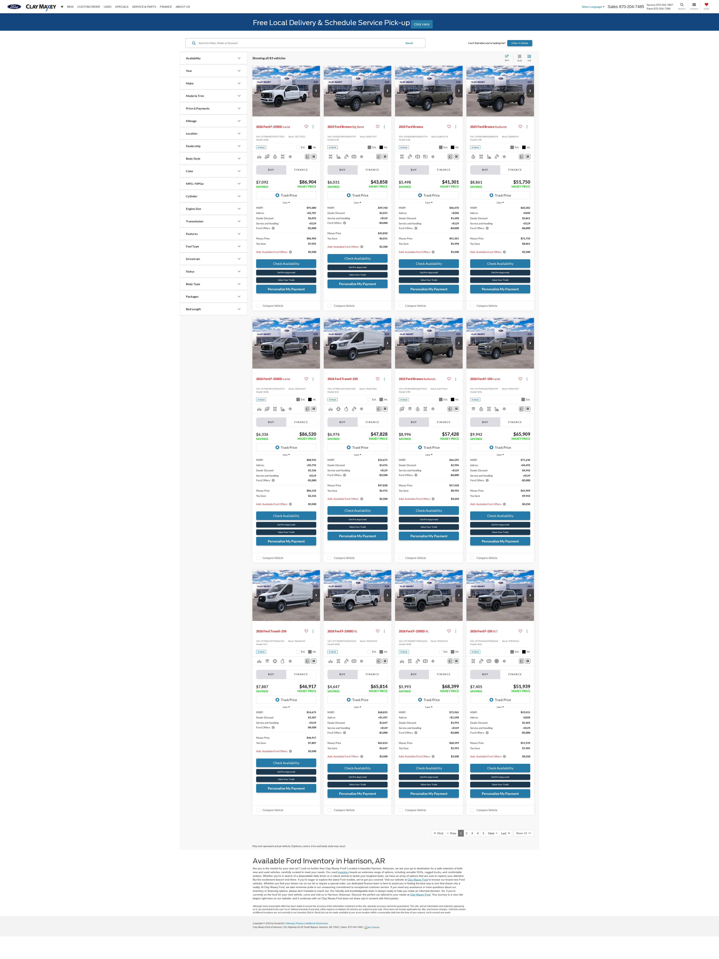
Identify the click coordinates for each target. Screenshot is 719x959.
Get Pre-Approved (286, 272)
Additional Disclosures (316, 923)
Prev (452, 833)
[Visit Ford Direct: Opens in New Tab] (372, 927)
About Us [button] (183, 6)
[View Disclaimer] (290, 157)
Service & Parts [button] (144, 6)
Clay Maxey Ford (418, 879)
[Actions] (313, 127)
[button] (316, 91)
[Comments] (307, 156)
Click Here (422, 24)
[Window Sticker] (313, 156)
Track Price (289, 195)
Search (409, 43)
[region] (286, 231)
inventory (343, 872)
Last (504, 833)
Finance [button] (166, 6)
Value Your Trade (286, 280)
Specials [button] (121, 6)
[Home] (62, 6)
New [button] (70, 6)
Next (492, 833)
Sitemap (290, 923)
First (439, 833)
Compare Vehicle (273, 305)
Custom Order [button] (88, 6)
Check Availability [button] (286, 264)
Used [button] (107, 6)
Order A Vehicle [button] (519, 43)
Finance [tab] (301, 169)
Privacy (300, 923)
